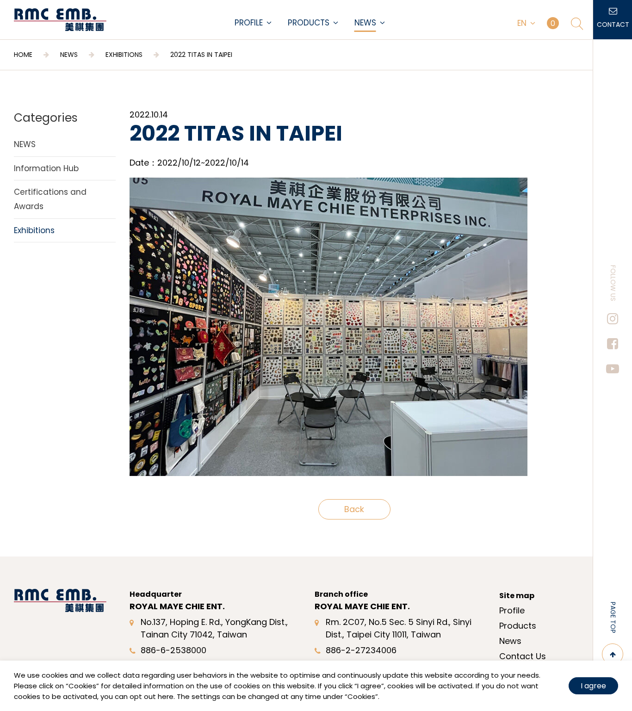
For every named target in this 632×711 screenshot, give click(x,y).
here (165, 696)
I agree (593, 685)
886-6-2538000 (173, 650)
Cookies (82, 686)
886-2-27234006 (361, 650)
